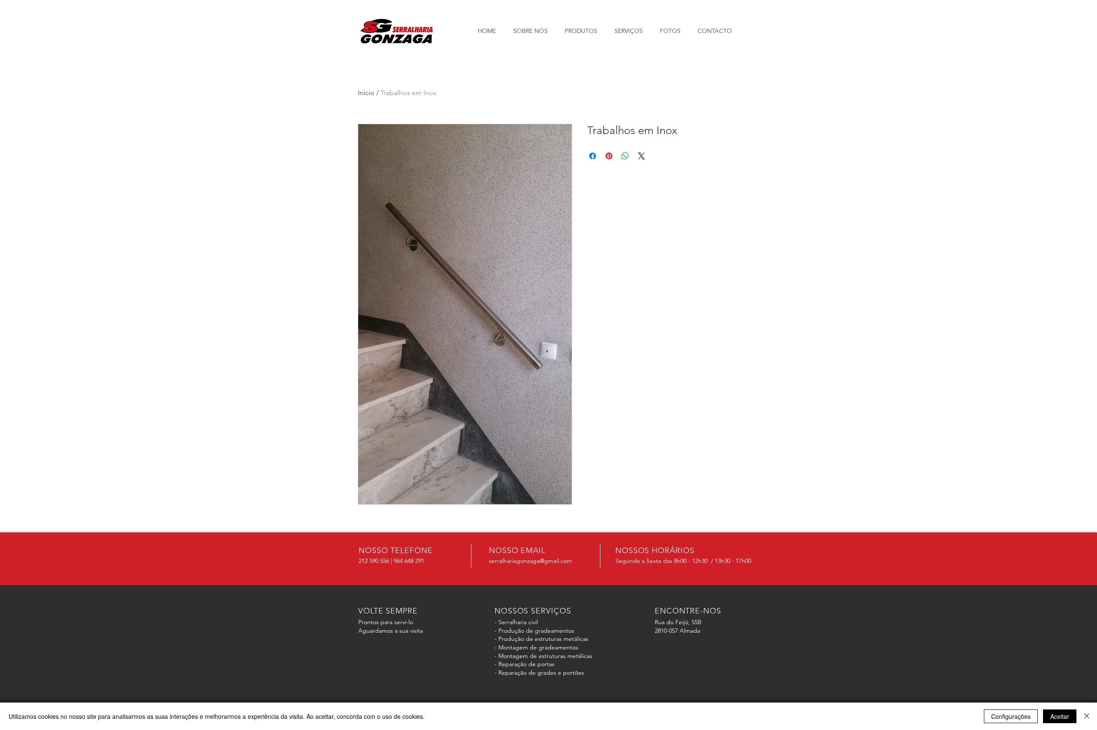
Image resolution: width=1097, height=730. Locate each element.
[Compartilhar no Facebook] (592, 156)
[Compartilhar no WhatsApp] (625, 156)
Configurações (1011, 716)
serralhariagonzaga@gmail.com (530, 561)
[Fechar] (1087, 716)
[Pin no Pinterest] (609, 156)
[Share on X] (641, 156)
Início (366, 93)
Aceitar (1059, 716)
